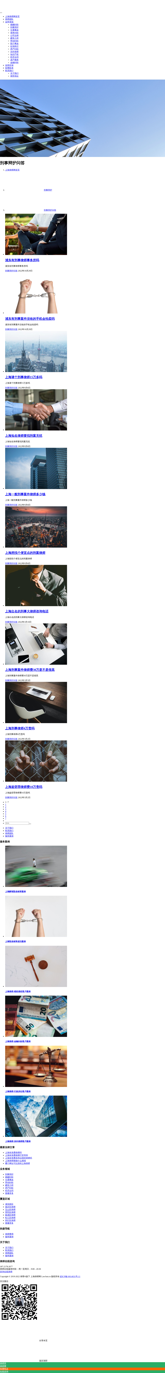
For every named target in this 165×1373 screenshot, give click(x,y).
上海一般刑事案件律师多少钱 (25, 494)
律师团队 (9, 19)
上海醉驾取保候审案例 (15, 891)
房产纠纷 (14, 49)
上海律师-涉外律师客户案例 (18, 1141)
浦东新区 (9, 1204)
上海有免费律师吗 (13, 1152)
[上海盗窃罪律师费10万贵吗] (36, 781)
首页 (12, 170)
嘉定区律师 (10, 1207)
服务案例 (9, 836)
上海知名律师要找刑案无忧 (23, 435)
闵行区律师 (10, 1220)
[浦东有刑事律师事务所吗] (36, 254)
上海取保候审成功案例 (15, 941)
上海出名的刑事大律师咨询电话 (26, 611)
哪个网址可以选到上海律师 (17, 1163)
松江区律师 (10, 1218)
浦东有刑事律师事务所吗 (22, 260)
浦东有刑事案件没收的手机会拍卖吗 (30, 318)
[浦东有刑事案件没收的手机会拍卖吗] (36, 313)
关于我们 (14, 73)
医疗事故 (14, 43)
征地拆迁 (14, 46)
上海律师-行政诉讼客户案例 (18, 1091)
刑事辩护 (14, 27)
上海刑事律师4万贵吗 (20, 728)
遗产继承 (14, 60)
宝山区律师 (10, 1209)
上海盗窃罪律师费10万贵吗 (23, 787)
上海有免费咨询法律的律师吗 (18, 1158)
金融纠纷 (14, 62)
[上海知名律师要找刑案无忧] (36, 430)
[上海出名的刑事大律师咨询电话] (36, 605)
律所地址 (14, 76)
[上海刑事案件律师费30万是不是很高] (36, 664)
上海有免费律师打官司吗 (16, 1155)
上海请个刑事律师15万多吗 (23, 377)
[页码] (30, 823)
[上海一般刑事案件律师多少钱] (36, 488)
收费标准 (9, 68)
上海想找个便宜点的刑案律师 (25, 552)
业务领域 (9, 22)
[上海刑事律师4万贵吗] (36, 722)
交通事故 (14, 30)
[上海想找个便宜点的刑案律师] (36, 547)
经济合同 (14, 57)
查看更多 (9, 1193)
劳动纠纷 (14, 41)
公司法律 (14, 35)
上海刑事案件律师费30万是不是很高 (30, 669)
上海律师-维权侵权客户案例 (18, 991)
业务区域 (9, 65)
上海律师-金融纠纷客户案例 (18, 1041)
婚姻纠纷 (14, 24)
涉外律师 (14, 52)
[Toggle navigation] (1, 12)
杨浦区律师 (10, 1215)
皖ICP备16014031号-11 (70, 1276)
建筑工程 (14, 38)
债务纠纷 (14, 33)
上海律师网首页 (12, 16)
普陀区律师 (10, 1212)
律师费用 (9, 1234)
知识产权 (14, 54)
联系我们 (9, 71)
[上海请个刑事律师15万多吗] (36, 371)
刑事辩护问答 (11, 271)
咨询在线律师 (6, 1272)
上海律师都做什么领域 (15, 1161)
